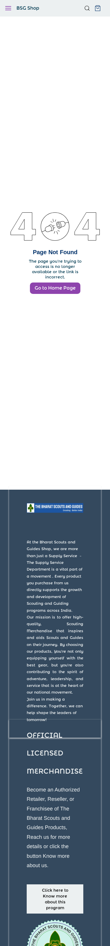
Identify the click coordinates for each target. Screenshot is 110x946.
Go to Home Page (55, 288)
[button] (55, 899)
